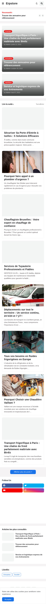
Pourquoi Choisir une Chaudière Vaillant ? (23, 401)
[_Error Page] (33, 505)
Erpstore (12, 3)
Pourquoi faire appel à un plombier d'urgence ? (19, 178)
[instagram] (33, 490)
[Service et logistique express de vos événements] (8, 557)
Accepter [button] (8, 599)
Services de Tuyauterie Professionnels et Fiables (19, 268)
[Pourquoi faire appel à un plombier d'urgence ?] (23, 162)
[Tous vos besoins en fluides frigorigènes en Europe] (23, 342)
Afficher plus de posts (22, 472)
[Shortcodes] (12, 519)
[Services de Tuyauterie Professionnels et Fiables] (23, 252)
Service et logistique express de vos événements (17, 16)
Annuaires (7, 575)
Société (17, 575)
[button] (3, 3)
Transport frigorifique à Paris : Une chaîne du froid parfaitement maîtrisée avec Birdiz (22, 448)
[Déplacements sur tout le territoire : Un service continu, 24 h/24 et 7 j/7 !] (23, 295)
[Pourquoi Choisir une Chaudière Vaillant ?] (23, 385)
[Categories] (12, 514)
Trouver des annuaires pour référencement (27, 545)
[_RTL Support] (12, 509)
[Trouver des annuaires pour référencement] (8, 547)
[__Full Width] (12, 495)
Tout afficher (40, 104)
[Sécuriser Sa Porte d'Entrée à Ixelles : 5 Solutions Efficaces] (23, 119)
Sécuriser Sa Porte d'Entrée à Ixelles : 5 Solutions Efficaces (21, 134)
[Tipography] (33, 514)
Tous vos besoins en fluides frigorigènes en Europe (20, 358)
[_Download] (12, 505)
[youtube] (12, 490)
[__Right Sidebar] (33, 495)
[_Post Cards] (12, 500)
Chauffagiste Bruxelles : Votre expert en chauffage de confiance (21, 222)
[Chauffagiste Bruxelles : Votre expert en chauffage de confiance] (23, 205)
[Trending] (33, 509)
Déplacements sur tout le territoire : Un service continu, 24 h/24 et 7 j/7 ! (21, 312)
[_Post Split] (33, 500)
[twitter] (33, 485)
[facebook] (12, 485)
